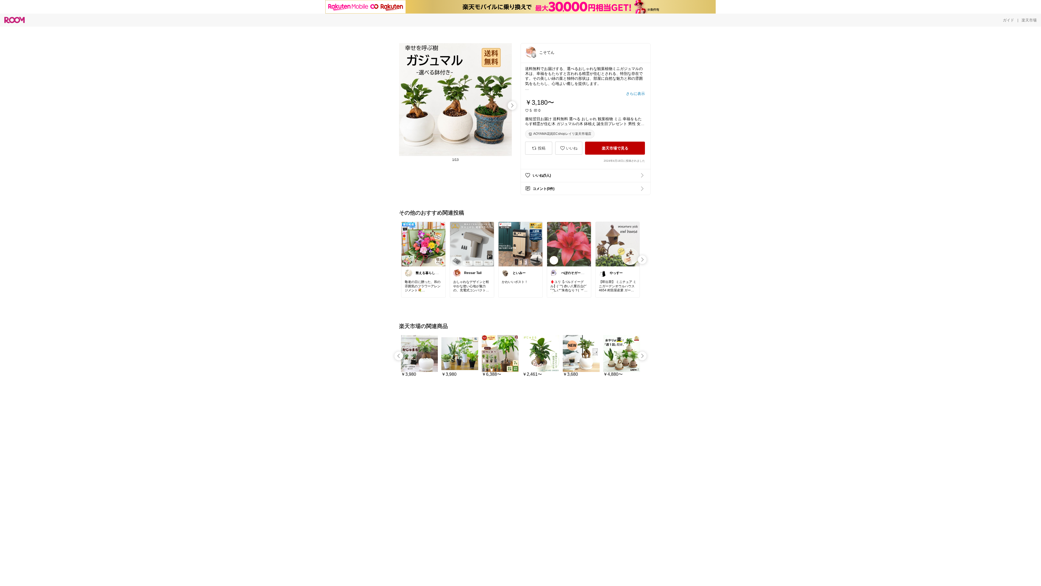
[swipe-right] (512, 105)
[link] (423, 244)
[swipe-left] (398, 356)
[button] (530, 52)
